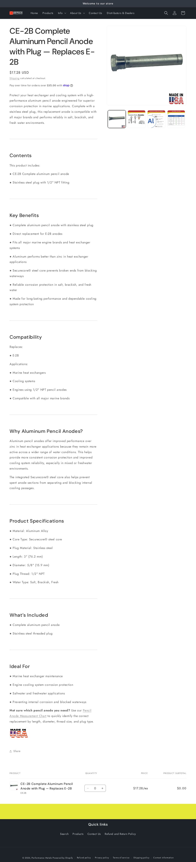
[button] (62, 13)
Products (78, 834)
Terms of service (121, 857)
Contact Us (94, 834)
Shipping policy (141, 857)
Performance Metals (42, 857)
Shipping (15, 78)
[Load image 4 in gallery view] (176, 119)
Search (64, 834)
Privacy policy (102, 857)
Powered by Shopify (63, 857)
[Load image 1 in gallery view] (117, 119)
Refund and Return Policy (120, 834)
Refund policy (84, 857)
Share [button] (16, 751)
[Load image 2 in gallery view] (136, 119)
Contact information (163, 857)
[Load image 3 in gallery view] (156, 119)
